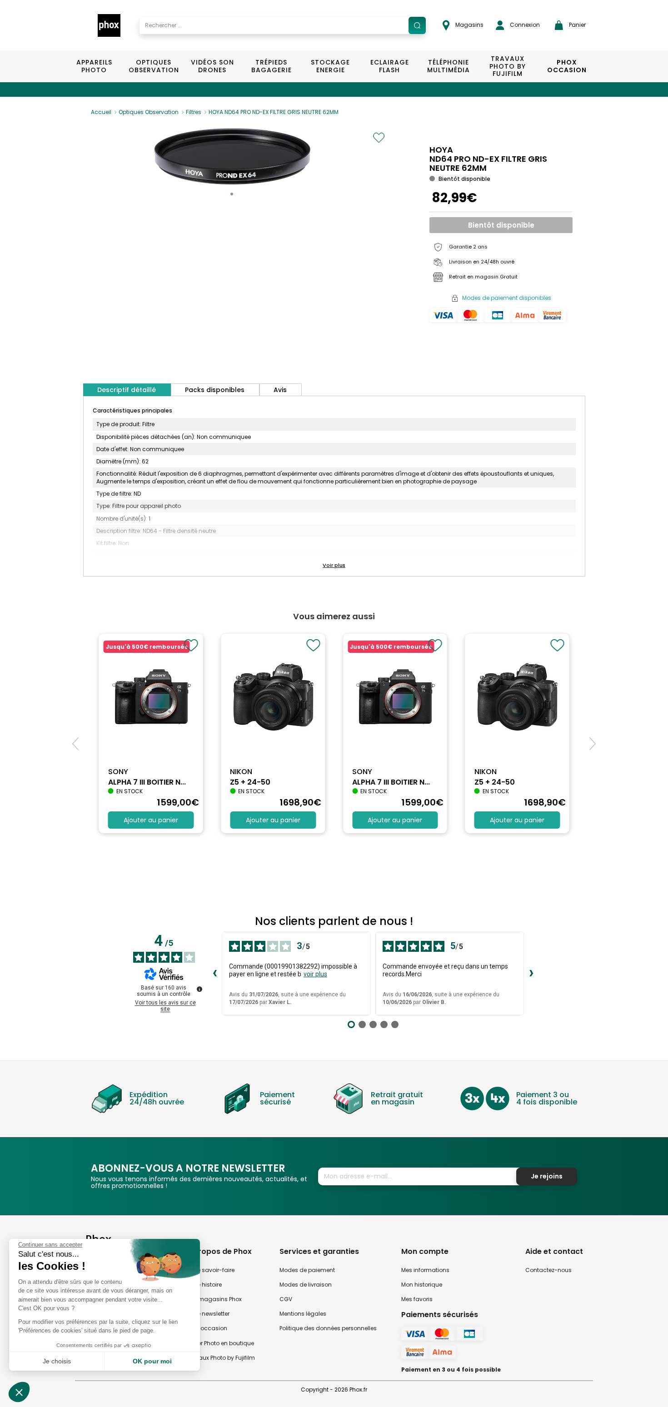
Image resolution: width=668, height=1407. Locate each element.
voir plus (315, 974)
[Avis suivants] (531, 973)
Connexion (524, 25)
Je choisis (57, 1361)
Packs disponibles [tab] (214, 389)
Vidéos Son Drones (212, 66)
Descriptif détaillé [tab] (126, 389)
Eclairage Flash (389, 66)
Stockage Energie (330, 66)
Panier (577, 25)
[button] (231, 194)
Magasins (469, 25)
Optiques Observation (153, 66)
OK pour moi (152, 1361)
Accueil (101, 112)
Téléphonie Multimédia (448, 66)
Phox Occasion (567, 66)
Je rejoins (547, 1176)
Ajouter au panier (151, 820)
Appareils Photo (94, 66)
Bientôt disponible (501, 225)
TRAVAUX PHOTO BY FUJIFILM (507, 66)
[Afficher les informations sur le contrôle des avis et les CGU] (199, 989)
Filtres (193, 112)
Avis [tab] (280, 389)
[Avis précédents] (214, 973)
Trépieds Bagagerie (271, 66)
